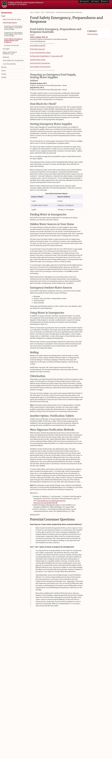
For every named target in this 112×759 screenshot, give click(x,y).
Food (42, 12)
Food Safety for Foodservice (13, 60)
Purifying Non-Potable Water (39, 56)
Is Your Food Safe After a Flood (40, 53)
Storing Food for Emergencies (40, 63)
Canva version (56, 56)
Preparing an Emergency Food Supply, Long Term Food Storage (13, 27)
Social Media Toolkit (36, 45)
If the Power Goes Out (37, 49)
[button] (104, 1)
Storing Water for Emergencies (40, 67)
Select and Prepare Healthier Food (10, 53)
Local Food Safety (9, 64)
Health (3, 77)
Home (31, 12)
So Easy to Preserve (11, 45)
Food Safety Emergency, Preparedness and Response (69, 12)
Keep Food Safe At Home (12, 19)
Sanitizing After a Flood (37, 60)
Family (3, 74)
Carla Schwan (93, 34)
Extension (37, 12)
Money (3, 67)
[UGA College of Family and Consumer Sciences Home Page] (22, 4)
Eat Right (6, 49)
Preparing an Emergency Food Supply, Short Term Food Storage (13, 34)
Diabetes (6, 57)
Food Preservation (50, 12)
